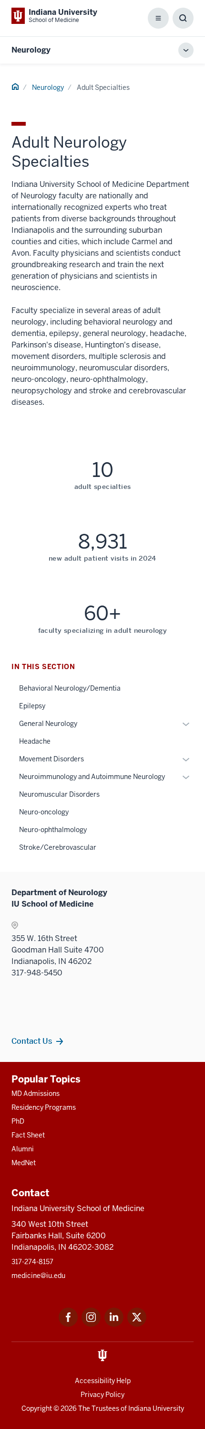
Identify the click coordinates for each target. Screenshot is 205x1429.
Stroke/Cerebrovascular (57, 847)
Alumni (22, 1149)
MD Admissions (35, 1093)
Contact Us (31, 1041)
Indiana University (156, 1408)
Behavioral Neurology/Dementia (70, 688)
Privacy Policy (102, 1394)
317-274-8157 (32, 1261)
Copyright (36, 1408)
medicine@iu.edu (38, 1275)
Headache (35, 741)
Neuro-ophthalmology (53, 829)
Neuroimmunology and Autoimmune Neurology (92, 776)
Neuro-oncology (44, 812)
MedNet (23, 1162)
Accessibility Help (103, 1380)
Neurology (31, 50)
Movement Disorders (51, 759)
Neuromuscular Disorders (59, 794)
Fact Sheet (28, 1135)
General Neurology (48, 723)
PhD (17, 1121)
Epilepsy (32, 706)
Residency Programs (43, 1107)
